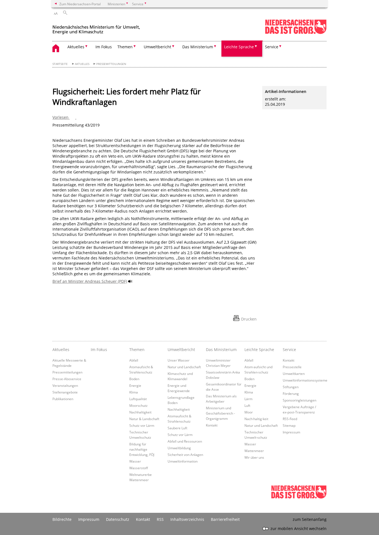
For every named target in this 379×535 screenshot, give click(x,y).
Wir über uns (254, 457)
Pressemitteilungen (111, 64)
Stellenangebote (65, 392)
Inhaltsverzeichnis (187, 519)
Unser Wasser (179, 360)
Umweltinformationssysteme (305, 380)
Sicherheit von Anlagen (185, 454)
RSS (160, 519)
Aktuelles (82, 64)
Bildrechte (62, 519)
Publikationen (62, 399)
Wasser (135, 461)
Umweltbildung (179, 448)
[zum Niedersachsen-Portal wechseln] (296, 33)
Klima (133, 392)
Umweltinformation (183, 461)
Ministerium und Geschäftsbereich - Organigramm (220, 413)
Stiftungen (291, 387)
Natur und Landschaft (184, 367)
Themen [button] (125, 46)
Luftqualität (138, 399)
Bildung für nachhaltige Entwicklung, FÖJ (141, 449)
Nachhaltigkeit (140, 412)
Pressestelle (292, 367)
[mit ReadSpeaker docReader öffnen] (130, 281)
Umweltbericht (181, 349)
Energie (135, 385)
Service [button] (271, 46)
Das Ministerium (221, 349)
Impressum (291, 432)
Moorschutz (138, 405)
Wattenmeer (254, 450)
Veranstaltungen (65, 385)
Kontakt (212, 425)
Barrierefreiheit (225, 519)
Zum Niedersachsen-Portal (80, 4)
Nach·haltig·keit (256, 419)
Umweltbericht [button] (157, 46)
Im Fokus (103, 46)
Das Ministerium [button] (197, 46)
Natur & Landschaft (144, 419)
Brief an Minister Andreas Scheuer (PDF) (89, 281)
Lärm (248, 399)
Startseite (60, 64)
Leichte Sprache (259, 349)
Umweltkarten (294, 373)
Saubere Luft (177, 428)
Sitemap (289, 425)
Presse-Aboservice (66, 379)
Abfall (133, 360)
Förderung (291, 393)
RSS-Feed (290, 419)
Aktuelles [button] (75, 46)
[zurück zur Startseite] (96, 27)
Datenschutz (117, 519)
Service (289, 349)
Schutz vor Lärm (141, 425)
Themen (137, 349)
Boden (134, 379)
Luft (247, 405)
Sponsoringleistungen (299, 400)
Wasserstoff (138, 468)
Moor (248, 412)
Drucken (249, 319)
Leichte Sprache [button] (239, 46)
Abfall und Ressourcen (185, 441)
